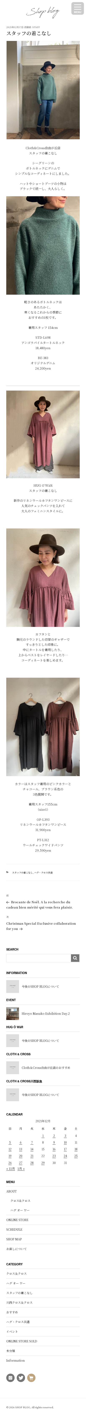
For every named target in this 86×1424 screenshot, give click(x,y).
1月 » (21, 1168)
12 (10, 1149)
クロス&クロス (20, 1201)
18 (76, 1149)
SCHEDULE (14, 1229)
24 (65, 1156)
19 (10, 1156)
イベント (12, 1331)
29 (43, 1163)
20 (20, 1156)
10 (65, 1142)
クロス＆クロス (16, 1273)
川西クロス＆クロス (19, 1302)
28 (32, 1163)
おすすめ (12, 1312)
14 (31, 1149)
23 (54, 1156)
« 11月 (10, 1168)
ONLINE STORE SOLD (21, 1341)
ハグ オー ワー (20, 1210)
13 (20, 1149)
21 (31, 1156)
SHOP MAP (14, 1239)
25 (76, 1156)
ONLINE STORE (17, 1220)
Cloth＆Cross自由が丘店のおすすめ (46, 1068)
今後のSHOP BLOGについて (40, 986)
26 (10, 1163)
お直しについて (16, 1249)
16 (54, 1149)
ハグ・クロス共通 (43, 872)
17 (65, 1149)
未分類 (10, 1351)
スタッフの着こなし (22, 872)
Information (15, 1360)
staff (36, 27)
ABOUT (11, 1191)
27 (20, 1163)
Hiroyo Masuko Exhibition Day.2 (46, 1013)
